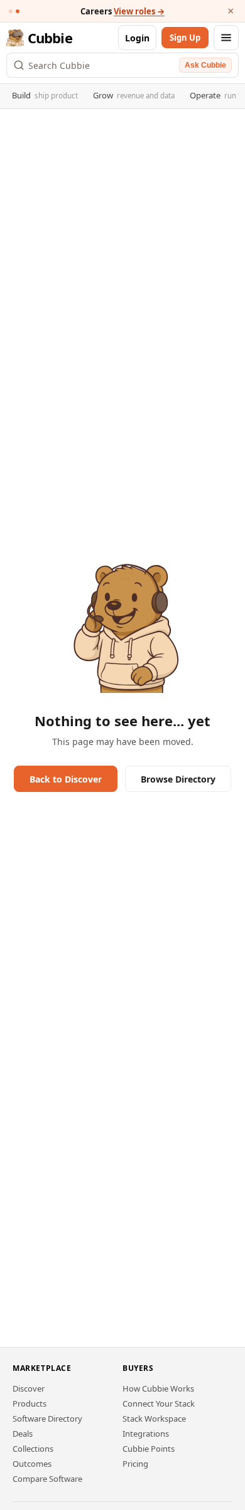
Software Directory (47, 1418)
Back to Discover (66, 779)
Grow (134, 95)
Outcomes (32, 1463)
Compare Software (47, 1478)
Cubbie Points (148, 1448)
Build (45, 95)
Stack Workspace (154, 1418)
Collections (33, 1448)
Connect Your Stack (158, 1403)
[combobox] (101, 65)
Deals (23, 1433)
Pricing (135, 1463)
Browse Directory (178, 779)
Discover (29, 1388)
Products (29, 1403)
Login (137, 38)
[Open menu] (226, 37)
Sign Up (185, 37)
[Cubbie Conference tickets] (11, 11)
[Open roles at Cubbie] (17, 11)
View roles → (139, 11)
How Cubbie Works (158, 1388)
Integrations (145, 1433)
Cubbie (50, 37)
